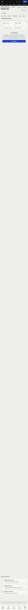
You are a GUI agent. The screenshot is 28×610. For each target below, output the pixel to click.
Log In (25, 1)
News (6, 4)
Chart (19, 7)
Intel (20, 16)
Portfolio (19, 4)
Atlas (2, 4)
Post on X (24, 10)
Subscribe (14, 41)
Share (25, 7)
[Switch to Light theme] (22, 1)
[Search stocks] (17, 2)
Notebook (14, 16)
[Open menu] (19, 2)
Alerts (14, 4)
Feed (10, 4)
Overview (3, 16)
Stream (9, 16)
